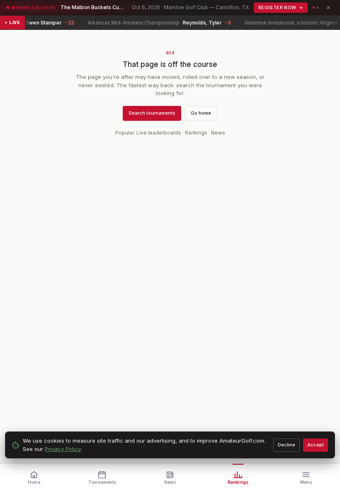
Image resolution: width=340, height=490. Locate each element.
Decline (286, 445)
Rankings (196, 133)
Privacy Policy (62, 449)
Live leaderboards (158, 133)
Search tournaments (152, 113)
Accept (315, 445)
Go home (201, 113)
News (218, 133)
